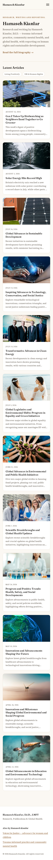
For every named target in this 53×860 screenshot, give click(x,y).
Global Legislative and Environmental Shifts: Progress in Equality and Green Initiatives (25, 412)
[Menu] (47, 5)
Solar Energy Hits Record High (24, 178)
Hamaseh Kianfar (14, 4)
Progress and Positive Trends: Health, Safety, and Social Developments (23, 592)
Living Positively (12, 74)
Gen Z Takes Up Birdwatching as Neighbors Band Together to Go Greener (24, 119)
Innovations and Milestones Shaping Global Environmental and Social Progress (26, 712)
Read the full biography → (18, 52)
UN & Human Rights (33, 74)
